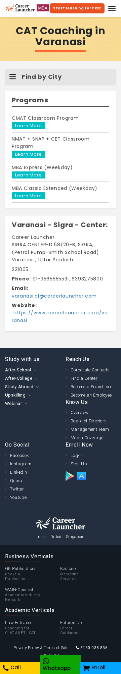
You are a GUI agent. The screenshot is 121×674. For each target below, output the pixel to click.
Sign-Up (79, 463)
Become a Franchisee (92, 386)
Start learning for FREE (77, 8)
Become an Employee (91, 395)
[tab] (30, 370)
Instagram (21, 463)
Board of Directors (89, 420)
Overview (79, 412)
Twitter (17, 488)
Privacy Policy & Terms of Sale (40, 647)
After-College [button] (18, 378)
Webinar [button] (13, 403)
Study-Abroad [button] (19, 386)
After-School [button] (18, 369)
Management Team (90, 429)
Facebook (19, 455)
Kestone (69, 573)
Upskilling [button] (15, 395)
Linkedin (18, 472)
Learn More (28, 125)
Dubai (56, 536)
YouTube (18, 497)
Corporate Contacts (90, 369)
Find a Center (84, 378)
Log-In (77, 455)
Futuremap (71, 627)
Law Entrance (20, 627)
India (41, 536)
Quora (16, 480)
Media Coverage (87, 437)
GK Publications (21, 573)
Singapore (75, 536)
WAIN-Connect (22, 594)
